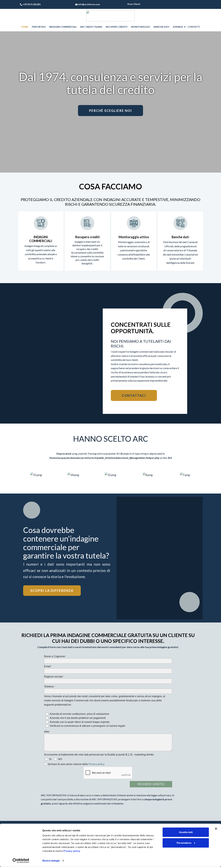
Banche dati (180, 237)
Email (47, 666)
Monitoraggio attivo (134, 237)
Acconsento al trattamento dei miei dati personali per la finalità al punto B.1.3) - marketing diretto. (99, 754)
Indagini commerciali (40, 239)
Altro (46, 731)
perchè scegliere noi (110, 110)
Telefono (49, 686)
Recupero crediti (87, 237)
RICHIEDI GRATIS (151, 784)
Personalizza (184, 842)
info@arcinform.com (88, 4)
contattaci (134, 395)
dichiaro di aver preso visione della (76, 764)
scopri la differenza (51, 591)
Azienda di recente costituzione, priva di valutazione (79, 714)
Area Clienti (133, 4)
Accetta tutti (186, 832)
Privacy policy (96, 764)
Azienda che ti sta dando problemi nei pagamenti (78, 718)
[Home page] (110, 16)
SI (50, 759)
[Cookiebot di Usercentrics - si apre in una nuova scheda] (21, 860)
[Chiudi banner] (216, 829)
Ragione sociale (53, 676)
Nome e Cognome (54, 656)
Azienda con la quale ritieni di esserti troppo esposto (80, 722)
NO (60, 759)
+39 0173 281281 (31, 4)
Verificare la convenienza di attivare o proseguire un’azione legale (87, 725)
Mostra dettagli (51, 860)
